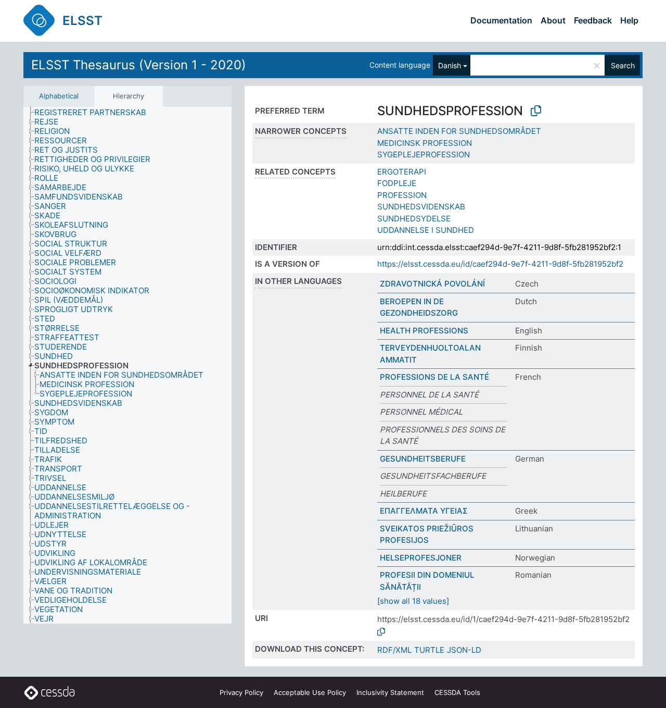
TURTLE (429, 650)
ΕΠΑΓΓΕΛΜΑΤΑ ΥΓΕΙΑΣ (424, 511)
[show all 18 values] (413, 601)
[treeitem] (95, 112)
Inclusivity (390, 692)
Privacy (241, 692)
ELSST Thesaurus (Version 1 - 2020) (138, 64)
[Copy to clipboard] (536, 111)
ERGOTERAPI (401, 172)
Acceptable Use (310, 692)
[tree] (127, 365)
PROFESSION (402, 195)
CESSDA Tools (457, 692)
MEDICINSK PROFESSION (424, 143)
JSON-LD (464, 650)
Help (629, 20)
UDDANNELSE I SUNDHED (425, 230)
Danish (449, 65)
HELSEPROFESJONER (421, 558)
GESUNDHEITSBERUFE (423, 459)
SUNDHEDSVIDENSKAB (421, 207)
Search (623, 65)
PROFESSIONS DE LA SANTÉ (434, 377)
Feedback (593, 20)
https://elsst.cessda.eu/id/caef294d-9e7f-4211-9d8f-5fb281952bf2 (500, 264)
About (553, 20)
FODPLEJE (396, 183)
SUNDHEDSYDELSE (414, 218)
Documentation (501, 20)
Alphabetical (59, 96)
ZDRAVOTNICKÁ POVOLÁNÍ (432, 284)
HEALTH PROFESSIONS (424, 331)
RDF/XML (394, 650)
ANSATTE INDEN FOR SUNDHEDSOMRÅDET (459, 131)
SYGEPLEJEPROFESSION (423, 154)
